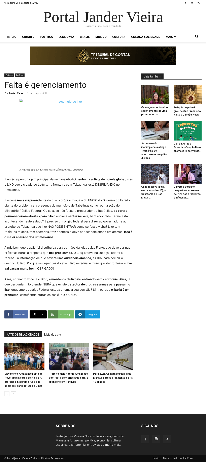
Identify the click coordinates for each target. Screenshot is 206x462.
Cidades (28, 37)
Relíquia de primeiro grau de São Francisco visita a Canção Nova (187, 111)
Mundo (101, 37)
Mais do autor (53, 334)
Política (46, 37)
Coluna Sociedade (145, 37)
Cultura (119, 37)
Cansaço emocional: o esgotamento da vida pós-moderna (154, 111)
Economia (66, 37)
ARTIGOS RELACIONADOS (23, 334)
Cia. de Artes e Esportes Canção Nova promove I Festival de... (188, 147)
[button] (197, 37)
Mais (169, 37)
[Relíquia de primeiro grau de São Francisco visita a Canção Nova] (188, 94)
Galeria (9, 75)
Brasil (85, 37)
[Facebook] (185, 3)
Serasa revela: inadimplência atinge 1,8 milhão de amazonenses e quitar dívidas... (154, 150)
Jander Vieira (16, 92)
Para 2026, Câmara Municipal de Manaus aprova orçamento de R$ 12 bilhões (113, 377)
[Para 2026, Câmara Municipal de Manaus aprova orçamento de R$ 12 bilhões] (113, 356)
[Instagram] (192, 3)
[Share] (199, 3)
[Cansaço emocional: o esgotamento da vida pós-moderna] (155, 94)
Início (11, 37)
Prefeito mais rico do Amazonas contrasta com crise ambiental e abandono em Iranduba (68, 377)
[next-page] (13, 393)
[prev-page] (6, 393)
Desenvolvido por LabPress (178, 458)
